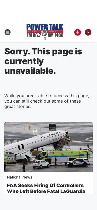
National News (20, 177)
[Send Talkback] (77, 32)
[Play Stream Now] (88, 32)
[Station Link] (44, 32)
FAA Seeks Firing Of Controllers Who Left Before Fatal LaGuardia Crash (46, 191)
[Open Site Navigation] (7, 32)
